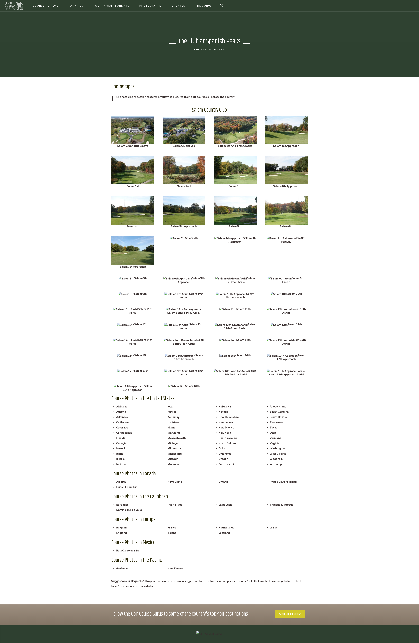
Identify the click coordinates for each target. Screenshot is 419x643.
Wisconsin (276, 459)
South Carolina (279, 411)
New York (225, 432)
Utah (273, 432)
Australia (122, 568)
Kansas (171, 411)
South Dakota (278, 417)
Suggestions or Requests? (127, 581)
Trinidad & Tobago (281, 504)
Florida (120, 438)
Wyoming (276, 464)
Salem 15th (141, 355)
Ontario (223, 481)
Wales (273, 527)
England (121, 533)
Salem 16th (243, 355)
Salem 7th (191, 238)
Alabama (121, 406)
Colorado (122, 427)
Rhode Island (278, 406)
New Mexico (226, 427)
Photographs (150, 5)
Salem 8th (140, 278)
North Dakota (227, 443)
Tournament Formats (111, 5)
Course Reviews (46, 5)
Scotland (224, 533)
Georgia (121, 443)
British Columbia (126, 487)
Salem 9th (140, 293)
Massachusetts (176, 438)
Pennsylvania (227, 464)
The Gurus (203, 5)
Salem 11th (243, 309)
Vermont (275, 438)
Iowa (170, 406)
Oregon (223, 459)
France (171, 527)
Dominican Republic (129, 510)
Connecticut (124, 432)
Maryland (173, 432)
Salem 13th (295, 324)
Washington (277, 448)
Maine (171, 427)
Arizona (121, 411)
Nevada (223, 411)
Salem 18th (192, 386)
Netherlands (226, 527)
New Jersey (226, 422)
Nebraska (225, 406)
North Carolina (228, 438)
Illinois (120, 459)
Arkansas (122, 417)
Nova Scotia (174, 481)
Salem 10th (295, 293)
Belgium (121, 527)
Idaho (119, 453)
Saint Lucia (225, 504)
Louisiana (173, 422)
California (122, 422)
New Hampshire (229, 417)
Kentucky (173, 417)
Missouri (172, 459)
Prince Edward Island (283, 481)
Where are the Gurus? (290, 614)
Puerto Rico (174, 504)
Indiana (121, 464)
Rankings (75, 5)
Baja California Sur (128, 550)
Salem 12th (141, 324)
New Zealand (175, 568)
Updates (178, 5)
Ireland (171, 533)
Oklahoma (225, 453)
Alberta (121, 481)
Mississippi (174, 453)
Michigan (173, 443)
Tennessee (276, 422)
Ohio (222, 448)
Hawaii (120, 448)
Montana (173, 464)
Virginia (274, 443)
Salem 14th (243, 340)
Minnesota (174, 448)
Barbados (122, 504)
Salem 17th (141, 370)
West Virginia (278, 453)
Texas (273, 427)
